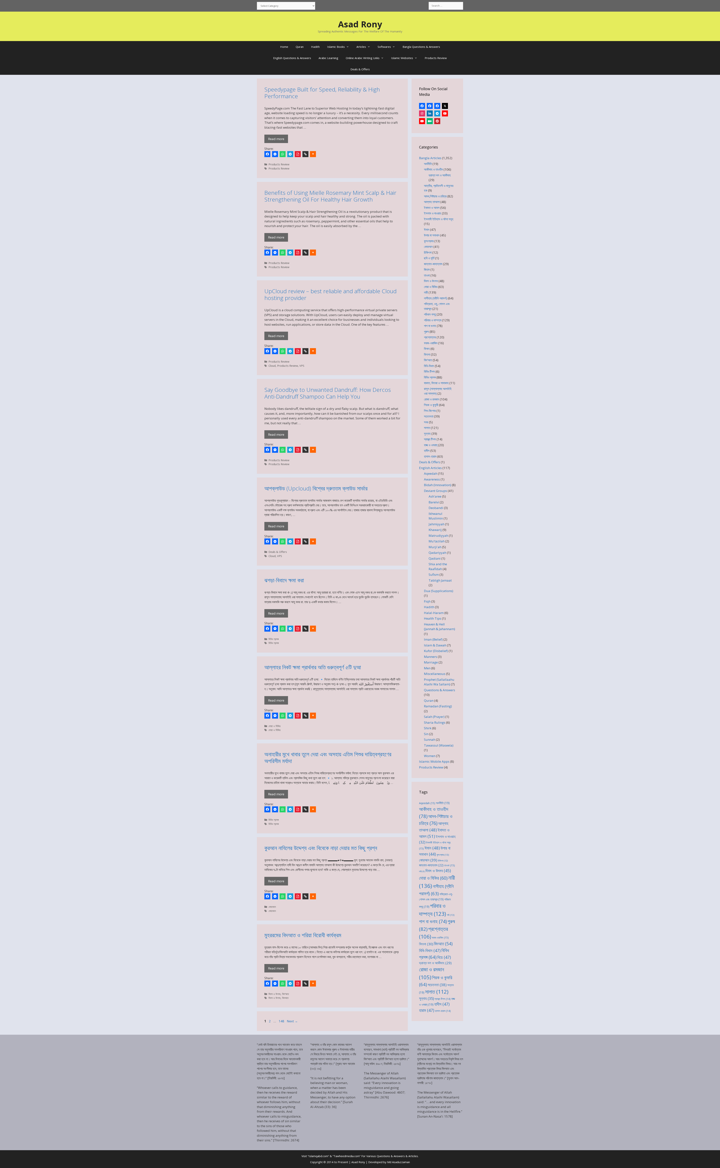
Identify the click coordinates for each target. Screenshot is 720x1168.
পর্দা (450, 915)
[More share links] (313, 154)
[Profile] (422, 106)
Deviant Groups (435, 491)
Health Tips (432, 618)
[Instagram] (422, 113)
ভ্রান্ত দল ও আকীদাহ (440, 175)
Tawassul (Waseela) (438, 745)
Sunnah (429, 739)
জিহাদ (427, 269)
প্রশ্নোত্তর (430, 337)
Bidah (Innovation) (437, 485)
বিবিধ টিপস (429, 371)
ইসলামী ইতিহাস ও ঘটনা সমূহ (438, 219)
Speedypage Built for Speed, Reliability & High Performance (322, 92)
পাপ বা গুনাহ (430, 326)
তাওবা (427, 275)
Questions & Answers (439, 690)
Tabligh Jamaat (440, 580)
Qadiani (435, 558)
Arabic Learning (328, 58)
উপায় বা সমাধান (432, 235)
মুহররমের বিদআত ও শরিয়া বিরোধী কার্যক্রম (302, 935)
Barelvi (434, 502)
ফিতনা (427, 354)
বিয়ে (444, 957)
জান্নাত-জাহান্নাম (433, 264)
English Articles (430, 468)
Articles (361, 47)
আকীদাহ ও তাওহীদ (433, 169)
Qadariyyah (437, 552)
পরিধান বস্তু (430, 314)
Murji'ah (435, 547)
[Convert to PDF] (298, 154)
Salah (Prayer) (434, 716)
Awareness (432, 479)
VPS (301, 365)
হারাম (426, 1010)
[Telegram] (290, 154)
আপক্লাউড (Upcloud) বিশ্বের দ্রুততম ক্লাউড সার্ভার (316, 488)
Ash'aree (435, 496)
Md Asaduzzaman (398, 1162)
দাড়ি (422, 871)
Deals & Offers (360, 69)
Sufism (434, 574)
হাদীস (427, 450)
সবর (426, 422)
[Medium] (430, 121)
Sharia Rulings (434, 722)
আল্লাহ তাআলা (432, 202)
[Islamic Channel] (445, 113)
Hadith (315, 47)
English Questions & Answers (292, 58)
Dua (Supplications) (438, 591)
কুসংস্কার (429, 241)
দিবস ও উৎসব (274, 994)
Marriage (431, 662)
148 (281, 1021)
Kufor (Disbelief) (436, 651)
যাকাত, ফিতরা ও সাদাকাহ (436, 383)
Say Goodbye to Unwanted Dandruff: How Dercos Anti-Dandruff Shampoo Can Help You (327, 393)
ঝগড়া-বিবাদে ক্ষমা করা (284, 580)
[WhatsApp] (283, 154)
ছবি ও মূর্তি (429, 258)
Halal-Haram (434, 613)
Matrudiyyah (438, 535)
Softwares (384, 47)
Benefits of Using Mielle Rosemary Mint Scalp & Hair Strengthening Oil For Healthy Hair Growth (330, 196)
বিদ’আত (285, 994)
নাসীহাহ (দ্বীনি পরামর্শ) (435, 298)
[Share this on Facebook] (267, 154)
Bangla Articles (430, 158)
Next (292, 1021)
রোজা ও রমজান (431, 399)
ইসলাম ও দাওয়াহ (432, 213)
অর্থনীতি (428, 164)
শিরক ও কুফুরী (431, 405)
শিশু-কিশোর (430, 411)
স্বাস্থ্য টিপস (430, 439)
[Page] (430, 106)
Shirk (427, 728)
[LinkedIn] (430, 113)
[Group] (437, 106)
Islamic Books (336, 47)
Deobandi (436, 508)
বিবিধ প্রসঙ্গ (273, 639)
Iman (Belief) (433, 639)
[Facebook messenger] (275, 154)
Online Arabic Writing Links (363, 58)
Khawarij (435, 530)
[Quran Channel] (422, 121)
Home (284, 47)
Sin (426, 734)
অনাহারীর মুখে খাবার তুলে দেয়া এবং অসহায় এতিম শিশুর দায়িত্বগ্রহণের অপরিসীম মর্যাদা (327, 757)
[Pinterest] (437, 121)
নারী (426, 292)
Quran (300, 47)
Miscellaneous (434, 674)
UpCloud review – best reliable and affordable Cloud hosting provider (330, 294)
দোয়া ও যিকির (274, 726)
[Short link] (305, 154)
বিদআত (285, 998)
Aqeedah (430, 473)
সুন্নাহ (427, 433)
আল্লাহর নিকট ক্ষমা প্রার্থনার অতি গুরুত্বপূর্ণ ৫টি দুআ (312, 667)
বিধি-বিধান (429, 366)
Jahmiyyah (436, 524)
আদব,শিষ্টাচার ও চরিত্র (435, 196)
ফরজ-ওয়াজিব (430, 343)
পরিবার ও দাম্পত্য (432, 320)
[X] (445, 106)
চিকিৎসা (428, 252)
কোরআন (272, 907)
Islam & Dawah (435, 645)
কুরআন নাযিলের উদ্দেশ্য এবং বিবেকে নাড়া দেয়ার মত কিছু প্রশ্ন (320, 848)
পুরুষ (426, 331)
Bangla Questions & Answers (421, 47)
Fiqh (427, 601)
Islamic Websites (402, 58)
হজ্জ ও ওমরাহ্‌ (430, 445)
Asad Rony (360, 24)
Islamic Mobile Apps (434, 761)
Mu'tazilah (437, 541)
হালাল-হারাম (430, 456)
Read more (276, 139)
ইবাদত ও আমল (432, 207)
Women (429, 756)
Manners (430, 656)
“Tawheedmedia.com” (347, 1156)
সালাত (427, 428)
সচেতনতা (428, 416)
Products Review (436, 58)
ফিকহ (427, 348)
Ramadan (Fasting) (438, 706)
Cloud (272, 365)
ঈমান (426, 229)
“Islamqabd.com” (318, 1156)
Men (427, 668)
